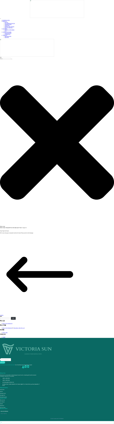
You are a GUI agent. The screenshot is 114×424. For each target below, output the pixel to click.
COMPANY (4, 35)
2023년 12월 (4, 332)
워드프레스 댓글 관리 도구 (19, 328)
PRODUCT (4, 21)
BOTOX (6, 22)
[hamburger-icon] (0, 18)
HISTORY (7, 37)
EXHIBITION (7, 34)
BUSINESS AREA (6, 20)
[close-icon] (57, 225)
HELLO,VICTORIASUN (7, 323)
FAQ (6, 30)
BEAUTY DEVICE (8, 27)
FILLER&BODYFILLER (10, 23)
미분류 (3, 337)
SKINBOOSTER (8, 24)
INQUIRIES (4, 28)
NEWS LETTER (8, 33)
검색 (1, 316)
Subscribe (2, 362)
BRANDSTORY (8, 36)
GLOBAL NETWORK (6, 32)
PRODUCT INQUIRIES (9, 29)
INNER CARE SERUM (9, 26)
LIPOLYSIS (7, 25)
